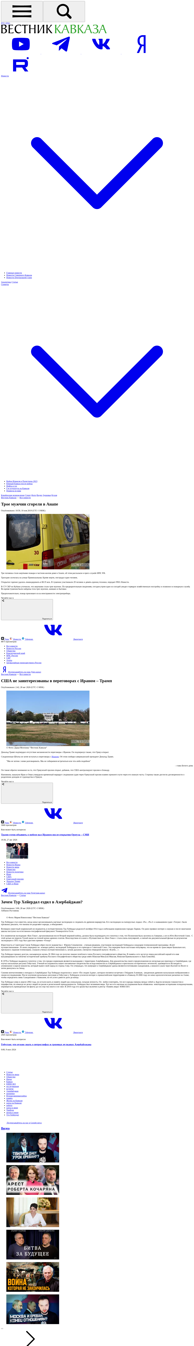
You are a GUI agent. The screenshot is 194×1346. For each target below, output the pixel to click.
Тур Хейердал (12, 1168)
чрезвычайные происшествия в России (23, 663)
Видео (39, 495)
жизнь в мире (12, 1166)
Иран (8, 874)
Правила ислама (13, 491)
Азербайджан (12, 1145)
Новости (17, 639)
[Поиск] (64, 11)
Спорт (28, 495)
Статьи (15, 282)
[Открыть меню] (22, 11)
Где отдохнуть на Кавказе (17, 488)
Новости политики (14, 872)
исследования (12, 1140)
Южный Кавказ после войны (19, 484)
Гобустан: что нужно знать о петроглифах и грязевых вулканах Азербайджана (46, 1098)
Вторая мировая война (16, 1149)
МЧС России (12, 655)
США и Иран (12, 884)
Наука (9, 1133)
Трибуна (10, 1164)
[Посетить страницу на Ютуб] (21, 53)
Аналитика (6, 282)
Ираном (55, 757)
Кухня (54, 495)
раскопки (10, 1147)
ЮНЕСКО (11, 1137)
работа (9, 1159)
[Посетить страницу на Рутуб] (21, 73)
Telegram (29, 639)
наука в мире (12, 1161)
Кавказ (9, 1135)
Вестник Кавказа (8, 498)
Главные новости (14, 273)
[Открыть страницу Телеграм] (61, 53)
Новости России (13, 648)
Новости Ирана (13, 865)
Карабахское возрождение (13, 495)
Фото (33, 495)
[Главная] (54, 33)
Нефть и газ (11, 486)
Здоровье (47, 495)
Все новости (25, 498)
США (8, 876)
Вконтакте (78, 639)
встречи (9, 1142)
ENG (8, 23)
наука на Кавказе (14, 1156)
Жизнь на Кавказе (14, 1154)
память (9, 1152)
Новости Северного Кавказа (19, 275)
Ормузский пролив (15, 879)
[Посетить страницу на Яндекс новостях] (141, 53)
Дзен (7, 639)
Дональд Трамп (13, 881)
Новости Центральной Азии (19, 277)
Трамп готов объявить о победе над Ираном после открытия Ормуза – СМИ (45, 834)
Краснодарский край (15, 653)
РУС (3, 23)
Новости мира (12, 867)
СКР (8, 658)
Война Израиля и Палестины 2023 (21, 481)
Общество (10, 651)
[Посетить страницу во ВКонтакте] (101, 53)
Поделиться (47, 619)
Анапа (9, 660)
